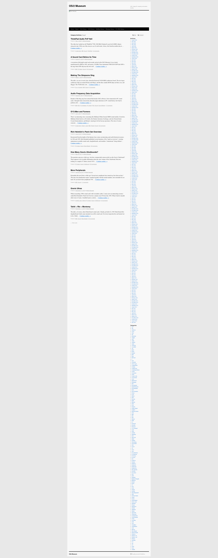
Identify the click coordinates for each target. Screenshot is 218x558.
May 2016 (134, 219)
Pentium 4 (134, 463)
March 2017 (134, 204)
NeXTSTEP (134, 443)
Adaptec (133, 337)
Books (133, 351)
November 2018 (135, 176)
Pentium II (134, 465)
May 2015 (134, 238)
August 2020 (134, 144)
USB (133, 521)
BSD (133, 354)
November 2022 (135, 104)
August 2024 (134, 76)
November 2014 (135, 247)
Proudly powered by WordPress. (138, 554)
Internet (84, 200)
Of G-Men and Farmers (80, 111)
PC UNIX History (120, 29)
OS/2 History (83, 29)
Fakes (133, 403)
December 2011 (135, 301)
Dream (83, 125)
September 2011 (135, 305)
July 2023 (134, 93)
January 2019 (134, 173)
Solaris (133, 497)
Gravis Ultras (76, 188)
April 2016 (134, 221)
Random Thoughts (135, 478)
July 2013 (134, 271)
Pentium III (134, 466)
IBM (82, 51)
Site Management (135, 492)
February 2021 (135, 135)
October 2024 (134, 73)
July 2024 (134, 78)
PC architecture (135, 452)
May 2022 (134, 112)
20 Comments (90, 69)
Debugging (134, 382)
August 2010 (134, 320)
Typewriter (134, 512)
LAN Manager (135, 428)
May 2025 (134, 63)
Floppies (133, 406)
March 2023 (134, 100)
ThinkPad (90, 51)
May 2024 (134, 81)
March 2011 (134, 314)
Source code (134, 502)
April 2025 (134, 64)
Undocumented (135, 517)
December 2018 (135, 175)
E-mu (76, 87)
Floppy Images (135, 408)
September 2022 (135, 107)
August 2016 (134, 215)
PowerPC (134, 471)
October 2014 (134, 248)
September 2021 (135, 124)
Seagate (133, 489)
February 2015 (135, 242)
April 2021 (134, 132)
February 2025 (135, 67)
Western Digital (135, 532)
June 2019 (134, 165)
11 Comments (85, 182)
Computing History (135, 370)
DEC (133, 383)
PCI (132, 459)
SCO (133, 486)
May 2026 (134, 44)
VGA (133, 523)
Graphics (133, 409)
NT (132, 448)
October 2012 (134, 285)
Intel (132, 417)
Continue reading (76, 48)
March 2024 (134, 84)
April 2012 (134, 294)
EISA (133, 397)
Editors (133, 396)
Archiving (134, 345)
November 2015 (135, 228)
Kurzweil (80, 87)
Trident (133, 511)
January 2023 (134, 101)
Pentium (133, 462)
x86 (132, 543)
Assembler (134, 347)
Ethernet (133, 402)
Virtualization (134, 526)
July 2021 (134, 127)
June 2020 (134, 147)
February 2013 (135, 279)
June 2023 (134, 95)
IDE (132, 416)
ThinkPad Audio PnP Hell (81, 39)
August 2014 (134, 251)
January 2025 (134, 69)
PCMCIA (134, 460)
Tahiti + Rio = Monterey (80, 206)
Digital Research (135, 386)
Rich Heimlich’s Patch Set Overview (86, 131)
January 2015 (134, 244)
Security (133, 491)
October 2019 (134, 159)
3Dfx (133, 333)
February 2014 (135, 261)
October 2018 (134, 178)
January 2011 (134, 316)
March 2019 (134, 170)
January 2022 (134, 118)
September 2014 (135, 250)
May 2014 (134, 256)
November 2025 (135, 53)
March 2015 (134, 241)
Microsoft (134, 437)
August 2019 (134, 162)
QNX (133, 475)
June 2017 (134, 199)
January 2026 (134, 50)
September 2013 (135, 268)
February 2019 (135, 172)
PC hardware (83, 105)
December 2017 (135, 192)
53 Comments (93, 164)
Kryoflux (133, 425)
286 (132, 327)
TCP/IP (133, 508)
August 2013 (134, 270)
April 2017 (134, 202)
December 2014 (135, 245)
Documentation (135, 388)
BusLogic (134, 357)
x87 (132, 544)
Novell (133, 446)
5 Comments (92, 87)
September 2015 (135, 231)
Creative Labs (78, 200)
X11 (132, 541)
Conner (133, 371)
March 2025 (134, 66)
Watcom (133, 529)
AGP (133, 339)
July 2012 (134, 290)
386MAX (134, 330)
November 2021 (135, 121)
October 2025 (134, 55)
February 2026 (135, 49)
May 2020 (134, 149)
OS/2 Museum (77, 6)
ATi (132, 348)
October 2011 (134, 304)
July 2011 (134, 308)
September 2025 (135, 57)
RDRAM (133, 480)
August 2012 (134, 288)
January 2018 (134, 190)
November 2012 (135, 284)
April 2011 (134, 313)
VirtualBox (134, 525)
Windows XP (134, 537)
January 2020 (134, 155)
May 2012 (134, 293)
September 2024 (135, 75)
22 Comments (102, 125)
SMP (133, 494)
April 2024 (134, 83)
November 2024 (135, 72)
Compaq (133, 366)
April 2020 (134, 150)
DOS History (91, 29)
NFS (133, 445)
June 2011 (134, 310)
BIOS (133, 350)
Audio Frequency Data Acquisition (85, 93)
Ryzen (133, 483)
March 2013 (134, 277)
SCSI (133, 488)
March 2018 (134, 187)
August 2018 (134, 179)
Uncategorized (134, 515)
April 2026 (134, 46)
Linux (133, 431)
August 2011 (134, 307)
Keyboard (134, 423)
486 (132, 334)
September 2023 (135, 90)
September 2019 (135, 161)
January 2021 (134, 136)
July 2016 (134, 216)
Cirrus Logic (134, 363)
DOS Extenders (135, 391)
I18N (133, 413)
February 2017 (135, 205)
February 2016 (135, 224)
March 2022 (134, 115)
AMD (133, 340)
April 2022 (134, 113)
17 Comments (109, 105)
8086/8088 (134, 336)
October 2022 (134, 106)
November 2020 (135, 139)
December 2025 (135, 52)
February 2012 (135, 297)
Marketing (134, 434)
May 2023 (134, 96)
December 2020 (135, 138)
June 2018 (134, 182)
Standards (134, 503)
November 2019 (135, 158)
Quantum (133, 477)
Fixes (133, 405)
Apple (133, 343)
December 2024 (135, 70)
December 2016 (135, 208)
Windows (134, 534)
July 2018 (134, 181)
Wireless (133, 538)
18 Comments (104, 200)
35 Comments (94, 146)
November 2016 (135, 210)
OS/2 (133, 451)
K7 (132, 422)
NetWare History (100, 29)
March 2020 (134, 152)
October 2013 (134, 267)
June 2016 (134, 218)
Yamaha (133, 549)
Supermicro (134, 506)
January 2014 (134, 262)
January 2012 (134, 299)
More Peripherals (78, 170)
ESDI (133, 400)
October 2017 (134, 195)
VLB (133, 528)
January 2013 (134, 281)
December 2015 (135, 227)
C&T (133, 360)
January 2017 (134, 207)
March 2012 (134, 296)
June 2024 (134, 80)
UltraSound (86, 164)
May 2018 (134, 184)
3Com (133, 331)
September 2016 (135, 213)
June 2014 (134, 254)
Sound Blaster (102, 105)
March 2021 (134, 133)
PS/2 (93, 105)
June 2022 (134, 110)
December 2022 (135, 103)
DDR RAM (134, 380)
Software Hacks (135, 495)
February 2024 (135, 86)
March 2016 (134, 222)
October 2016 (134, 212)
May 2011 (134, 311)
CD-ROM (134, 362)
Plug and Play (134, 469)
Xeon (133, 548)
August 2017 (134, 196)
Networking (134, 442)
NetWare (133, 440)
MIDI (84, 87)
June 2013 (134, 273)
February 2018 (135, 188)
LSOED (133, 432)
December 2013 (135, 264)
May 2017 (134, 201)
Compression (134, 368)
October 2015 (134, 230)
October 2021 (134, 123)
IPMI (133, 420)
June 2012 (134, 291)
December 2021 (135, 119)
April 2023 (134, 98)
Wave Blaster (87, 146)
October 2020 (134, 141)
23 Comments (91, 218)
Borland (133, 353)
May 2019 (134, 167)
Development (134, 385)
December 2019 (135, 156)
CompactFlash (134, 365)
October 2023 (134, 89)
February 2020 (135, 153)
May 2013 (134, 274)
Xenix (133, 546)
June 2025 (134, 61)
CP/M (133, 374)
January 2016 (134, 225)
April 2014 (134, 258)
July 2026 (134, 41)
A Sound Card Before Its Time (83, 57)
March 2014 (134, 259)
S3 (132, 485)
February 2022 (135, 116)
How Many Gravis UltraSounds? (84, 152)
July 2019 (134, 164)
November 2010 (135, 317)
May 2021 (134, 130)
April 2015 (134, 239)
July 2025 (134, 60)
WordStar (133, 540)
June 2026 (134, 43)
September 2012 (135, 287)
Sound (85, 51)
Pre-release (134, 472)
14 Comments (96, 51)
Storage (133, 505)
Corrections (134, 373)
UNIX (133, 518)
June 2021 (134, 129)
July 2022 (134, 109)
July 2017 (134, 198)
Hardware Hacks (135, 411)
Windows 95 (134, 535)
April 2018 (134, 185)
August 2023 (134, 92)
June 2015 (134, 236)
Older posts (74, 223)
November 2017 (135, 193)
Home (72, 29)
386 (132, 328)
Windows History (110, 29)
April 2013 (134, 276)
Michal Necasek (86, 41)
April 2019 (134, 169)
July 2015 (134, 235)
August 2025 (134, 58)
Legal (86, 125)
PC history (80, 69)
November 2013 (135, 265)
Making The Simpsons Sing (82, 75)
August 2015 (134, 233)
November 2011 (135, 302)
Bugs (133, 356)
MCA (79, 105)
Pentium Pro (134, 468)
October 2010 (134, 319)
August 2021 (134, 126)
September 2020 (135, 142)
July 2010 (134, 322)
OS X (133, 449)
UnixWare (134, 520)
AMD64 (133, 342)
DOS (133, 389)
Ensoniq (133, 399)
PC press (133, 457)
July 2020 (134, 146)
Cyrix (133, 379)
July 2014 (134, 253)
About (76, 29)
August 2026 (134, 40)
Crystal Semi (78, 51)
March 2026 (134, 47)
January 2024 (134, 87)
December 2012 (135, 282)
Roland (93, 125)
